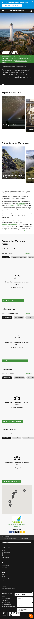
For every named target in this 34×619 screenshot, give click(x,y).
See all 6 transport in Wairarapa (12, 421)
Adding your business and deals (10, 578)
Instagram (7, 552)
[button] (3, 11)
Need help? (5, 567)
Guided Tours (6, 438)
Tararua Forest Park (13, 205)
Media (3, 596)
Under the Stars (12, 230)
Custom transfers (19, 377)
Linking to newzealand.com (9, 581)
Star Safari (4, 230)
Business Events (6, 602)
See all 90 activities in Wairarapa (12, 301)
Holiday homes (19, 317)
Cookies (4, 586)
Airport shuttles (7, 377)
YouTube (6, 557)
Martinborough (21, 203)
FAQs (3, 575)
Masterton (23, 214)
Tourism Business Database (9, 606)
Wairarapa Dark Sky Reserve (10, 224)
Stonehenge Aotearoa (24, 230)
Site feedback (5, 565)
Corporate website (6, 604)
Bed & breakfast (7, 317)
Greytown (15, 214)
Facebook (6, 555)
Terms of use (5, 582)
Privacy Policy (5, 584)
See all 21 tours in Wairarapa (11, 481)
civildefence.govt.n (21, 60)
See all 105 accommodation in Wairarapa (14, 361)
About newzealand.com (8, 576)
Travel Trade (5, 600)
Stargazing (5, 257)
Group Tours (17, 438)
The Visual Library (6, 598)
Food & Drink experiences (19, 257)
